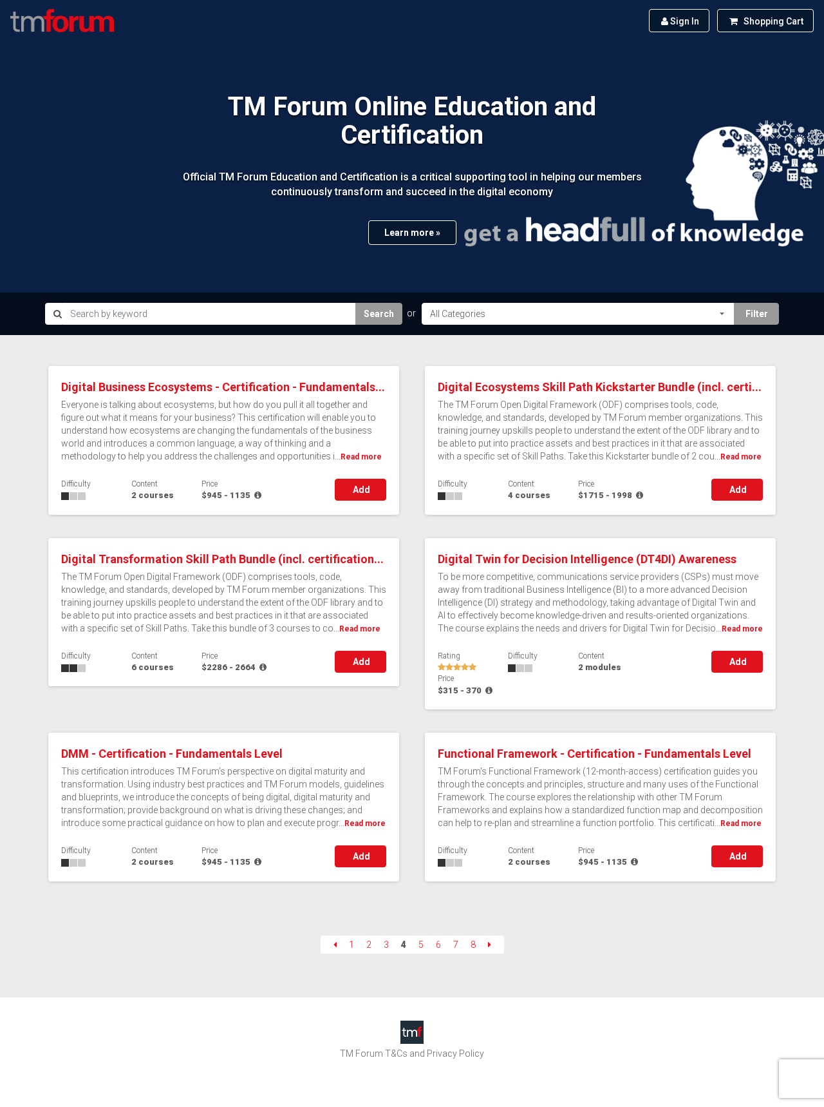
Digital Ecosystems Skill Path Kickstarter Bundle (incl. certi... (600, 387)
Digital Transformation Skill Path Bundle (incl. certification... (222, 559)
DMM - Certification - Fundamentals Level (172, 753)
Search (379, 314)
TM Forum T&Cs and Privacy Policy (412, 1053)
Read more (361, 456)
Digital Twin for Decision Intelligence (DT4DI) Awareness (587, 559)
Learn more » (412, 232)
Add (360, 490)
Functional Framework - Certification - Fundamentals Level (594, 753)
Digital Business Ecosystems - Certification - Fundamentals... (223, 387)
